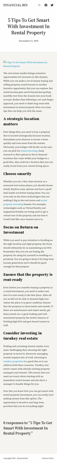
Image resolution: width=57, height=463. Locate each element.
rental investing (29, 150)
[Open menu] (39, 5)
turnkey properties (13, 361)
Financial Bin (15, 5)
